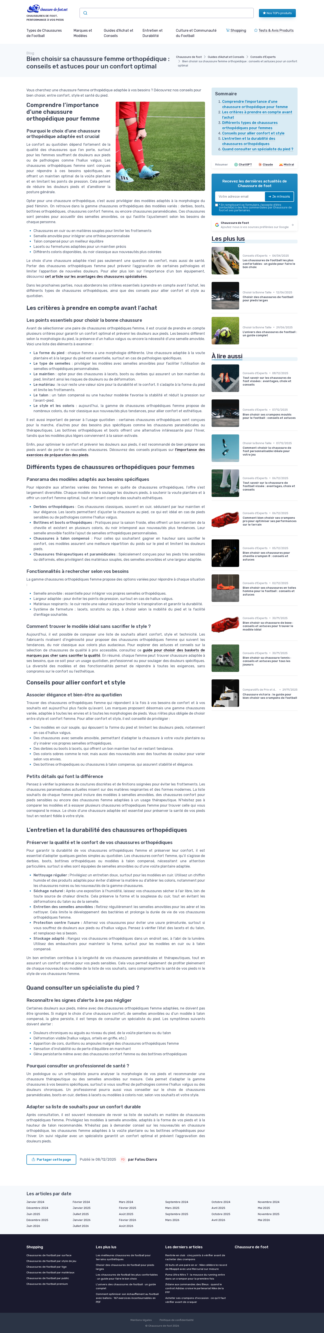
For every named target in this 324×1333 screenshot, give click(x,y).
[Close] (242, 654)
